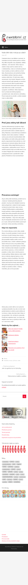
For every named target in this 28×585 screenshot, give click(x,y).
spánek (15, 479)
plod (14, 464)
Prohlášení (5, 536)
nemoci (12, 461)
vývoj (4, 466)
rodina (17, 461)
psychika (12, 474)
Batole (5, 358)
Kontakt (4, 534)
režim (18, 474)
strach (13, 469)
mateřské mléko (6, 469)
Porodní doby (5, 435)
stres (4, 471)
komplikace (16, 482)
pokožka (4, 481)
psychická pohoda (7, 476)
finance (21, 479)
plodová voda (22, 476)
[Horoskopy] (14, 497)
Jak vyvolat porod (7, 427)
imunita (16, 476)
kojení (10, 482)
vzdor (18, 360)
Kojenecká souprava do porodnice (11, 437)
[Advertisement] (14, 16)
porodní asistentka (6, 464)
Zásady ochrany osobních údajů (11, 541)
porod (10, 471)
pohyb (21, 471)
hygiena (19, 464)
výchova (15, 360)
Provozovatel (5, 539)
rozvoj (10, 360)
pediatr (18, 469)
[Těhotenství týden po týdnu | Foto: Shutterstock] (14, 452)
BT (6, 55)
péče (4, 479)
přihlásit (4, 387)
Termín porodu (6, 432)
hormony (9, 479)
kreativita (6, 360)
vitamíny (10, 466)
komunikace (5, 461)
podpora (17, 466)
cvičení (22, 474)
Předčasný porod (6, 430)
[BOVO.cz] (14, 418)
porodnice (5, 474)
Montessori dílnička (13, 335)
